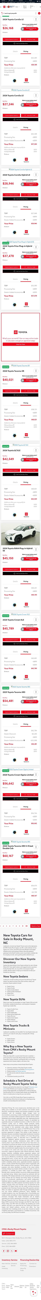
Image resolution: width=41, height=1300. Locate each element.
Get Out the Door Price (22, 43)
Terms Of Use (12, 1286)
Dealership (34, 1259)
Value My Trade (23, 1269)
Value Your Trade (31, 39)
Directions (32, 1266)
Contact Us (9, 1233)
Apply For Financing (23, 1264)
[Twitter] (12, 1251)
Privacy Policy (8, 1286)
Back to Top (36, 926)
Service (14, 1259)
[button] (36, 19)
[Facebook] (4, 1251)
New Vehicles (6, 1263)
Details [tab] (15, 51)
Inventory (6, 1259)
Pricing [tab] (25, 51)
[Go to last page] (26, 926)
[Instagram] (8, 1251)
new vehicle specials (20, 1071)
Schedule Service (14, 1264)
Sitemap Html (22, 1286)
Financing (24, 1259)
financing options (29, 1069)
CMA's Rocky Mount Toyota (3, 1286)
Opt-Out (38, 1286)
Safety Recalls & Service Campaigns (33, 1286)
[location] (37, 1)
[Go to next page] (23, 926)
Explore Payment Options (11, 39)
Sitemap (16, 1286)
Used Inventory (5, 1267)
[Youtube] (16, 1251)
